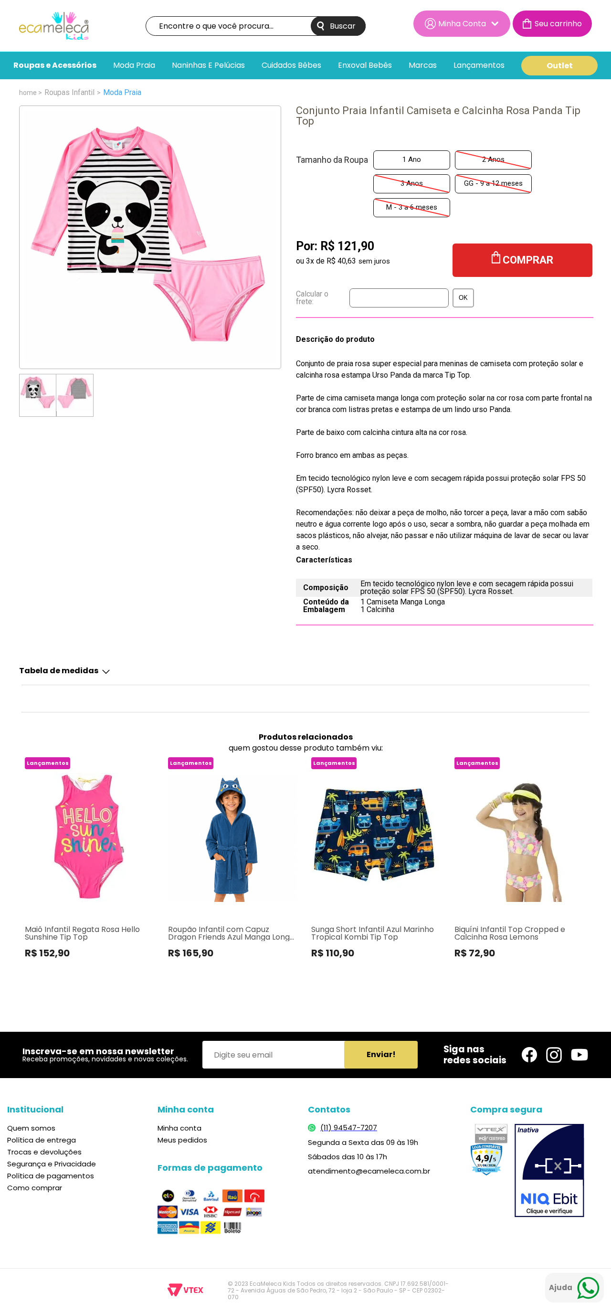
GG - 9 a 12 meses (493, 183)
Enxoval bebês (365, 66)
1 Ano (411, 159)
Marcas (423, 66)
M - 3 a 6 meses (411, 207)
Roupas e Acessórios (54, 66)
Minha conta (179, 1128)
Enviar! (381, 1054)
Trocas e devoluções (44, 1152)
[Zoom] (38, 392)
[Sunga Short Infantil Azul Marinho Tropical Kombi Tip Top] (375, 837)
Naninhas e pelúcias (208, 66)
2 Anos (493, 159)
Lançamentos (479, 66)
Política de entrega (41, 1140)
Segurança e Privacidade (51, 1164)
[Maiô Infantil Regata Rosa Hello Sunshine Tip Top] (88, 837)
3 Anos (411, 183)
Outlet (560, 65)
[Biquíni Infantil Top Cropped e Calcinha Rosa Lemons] (518, 837)
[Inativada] (549, 1171)
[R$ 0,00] (552, 24)
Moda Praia (134, 66)
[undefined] (150, 237)
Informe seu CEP (372, 297)
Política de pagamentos (50, 1176)
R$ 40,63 (341, 260)
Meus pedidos (182, 1140)
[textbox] (256, 26)
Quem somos (31, 1128)
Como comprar (34, 1188)
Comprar (528, 260)
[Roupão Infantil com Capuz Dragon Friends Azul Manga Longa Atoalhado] (231, 837)
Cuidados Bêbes (291, 66)
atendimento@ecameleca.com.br (369, 1171)
